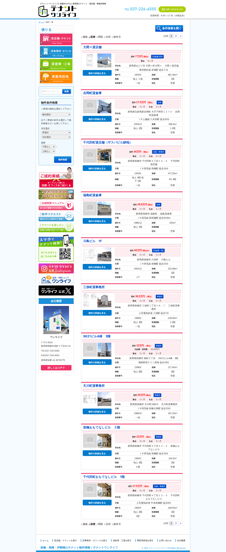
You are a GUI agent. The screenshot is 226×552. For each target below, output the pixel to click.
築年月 (117, 37)
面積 (92, 37)
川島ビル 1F (92, 241)
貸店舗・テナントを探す (65, 540)
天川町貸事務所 (94, 385)
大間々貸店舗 (92, 47)
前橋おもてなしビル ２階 (101, 427)
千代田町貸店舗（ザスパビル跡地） (107, 142)
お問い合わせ (165, 540)
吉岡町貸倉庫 (92, 93)
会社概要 (181, 540)
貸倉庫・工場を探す (122, 540)
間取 (100, 37)
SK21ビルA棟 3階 (97, 336)
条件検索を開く (172, 28)
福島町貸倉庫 (92, 195)
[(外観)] (104, 114)
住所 (108, 37)
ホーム (41, 22)
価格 (85, 37)
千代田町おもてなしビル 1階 (104, 477)
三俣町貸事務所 (94, 287)
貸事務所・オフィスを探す (94, 540)
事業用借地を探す (145, 540)
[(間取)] (90, 262)
